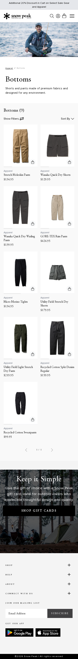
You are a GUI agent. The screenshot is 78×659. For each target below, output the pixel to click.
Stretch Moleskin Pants (17, 175)
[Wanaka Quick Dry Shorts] (57, 146)
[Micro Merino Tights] (21, 272)
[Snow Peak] (17, 16)
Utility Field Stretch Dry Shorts (54, 303)
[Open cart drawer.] (64, 16)
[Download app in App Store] (48, 632)
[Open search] (51, 16)
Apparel (9, 68)
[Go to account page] (58, 16)
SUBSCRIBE (60, 613)
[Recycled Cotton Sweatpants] (21, 403)
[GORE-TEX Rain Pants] (57, 207)
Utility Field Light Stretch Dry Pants (18, 369)
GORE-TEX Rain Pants (53, 236)
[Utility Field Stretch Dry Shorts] (57, 272)
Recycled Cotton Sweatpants (20, 432)
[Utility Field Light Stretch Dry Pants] (21, 338)
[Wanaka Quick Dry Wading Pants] (21, 207)
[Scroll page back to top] (67, 650)
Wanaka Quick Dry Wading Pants (19, 238)
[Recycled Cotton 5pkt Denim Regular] (57, 338)
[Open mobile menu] (72, 16)
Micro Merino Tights (16, 301)
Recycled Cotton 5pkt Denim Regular (57, 369)
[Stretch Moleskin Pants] (21, 146)
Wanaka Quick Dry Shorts (55, 175)
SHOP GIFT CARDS (39, 510)
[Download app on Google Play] (19, 632)
